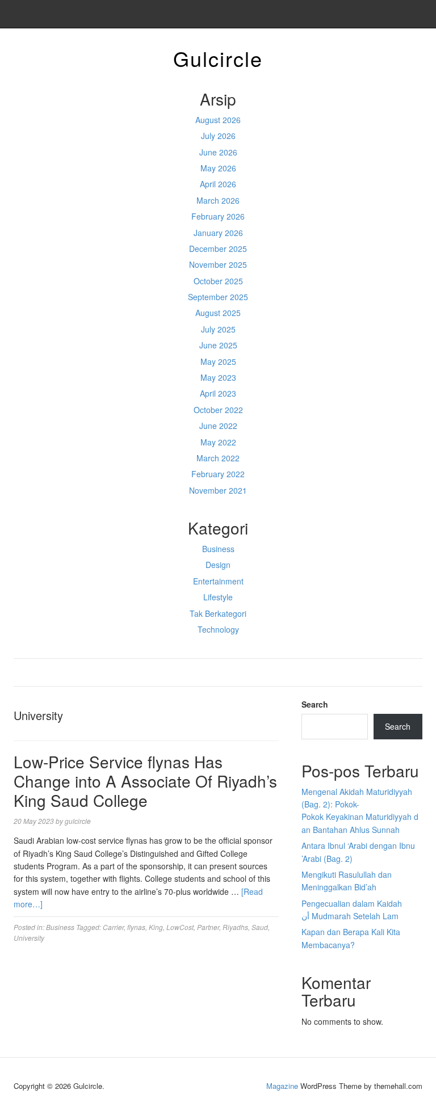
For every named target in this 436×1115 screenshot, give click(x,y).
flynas (136, 927)
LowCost (180, 927)
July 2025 (218, 329)
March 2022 (218, 458)
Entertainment (218, 581)
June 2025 (218, 345)
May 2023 (218, 377)
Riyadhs (235, 927)
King (156, 927)
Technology (218, 629)
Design (218, 564)
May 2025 (218, 361)
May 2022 (218, 442)
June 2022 (218, 425)
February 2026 (218, 216)
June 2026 (218, 152)
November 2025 (218, 264)
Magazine (282, 1085)
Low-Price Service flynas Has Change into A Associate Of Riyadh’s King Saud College (145, 780)
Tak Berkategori (218, 613)
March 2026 (218, 200)
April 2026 (218, 184)
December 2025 (218, 248)
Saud (259, 927)
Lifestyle (218, 597)
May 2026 (218, 168)
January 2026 (218, 232)
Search (314, 704)
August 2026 (218, 119)
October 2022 (218, 409)
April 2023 (218, 393)
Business (218, 548)
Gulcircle (218, 58)
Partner (208, 927)
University (29, 938)
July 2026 (218, 135)
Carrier (113, 927)
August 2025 (218, 312)
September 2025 (218, 296)
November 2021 (218, 490)
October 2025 (218, 281)
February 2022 (218, 473)
